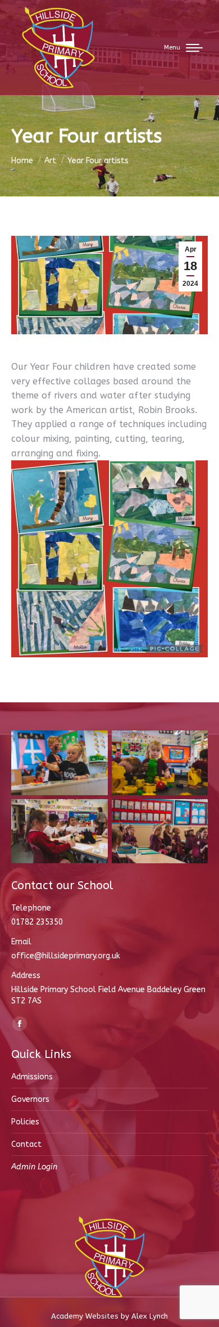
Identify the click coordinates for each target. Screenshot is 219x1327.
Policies (25, 1122)
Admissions (32, 1077)
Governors (30, 1099)
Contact (26, 1144)
